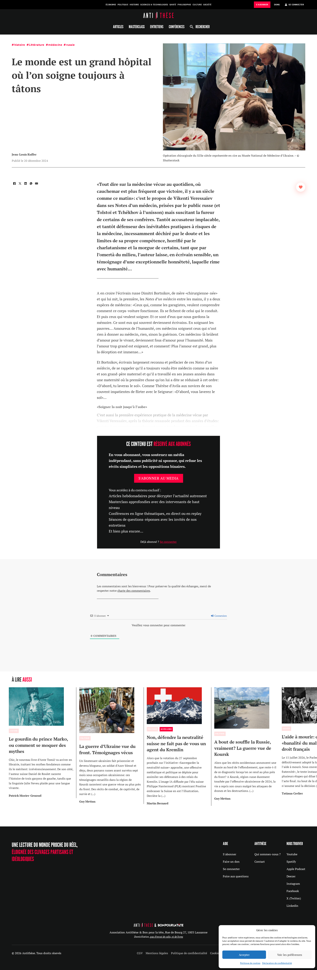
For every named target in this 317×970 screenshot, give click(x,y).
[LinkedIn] (25, 183)
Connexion (220, 615)
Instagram (293, 884)
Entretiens (156, 26)
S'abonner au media (159, 478)
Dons (277, 4)
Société (207, 4)
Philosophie (184, 4)
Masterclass (137, 26)
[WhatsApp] (31, 183)
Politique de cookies (250, 963)
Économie (111, 4)
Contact (259, 862)
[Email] (36, 183)
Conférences (176, 26)
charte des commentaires (133, 591)
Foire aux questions (236, 876)
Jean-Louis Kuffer (24, 154)
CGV (140, 953)
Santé (173, 4)
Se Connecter (296, 4)
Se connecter (168, 542)
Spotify (291, 862)
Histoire (134, 4)
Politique (123, 4)
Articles (118, 26)
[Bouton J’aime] (300, 187)
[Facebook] (14, 183)
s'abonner (262, 4)
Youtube (292, 854)
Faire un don (231, 862)
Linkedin (292, 906)
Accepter (244, 955)
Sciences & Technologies (154, 4)
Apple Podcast (296, 869)
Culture (197, 4)
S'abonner (229, 854)
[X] (20, 183)
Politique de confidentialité (189, 953)
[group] (42, 742)
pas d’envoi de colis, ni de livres (166, 936)
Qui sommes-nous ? (267, 854)
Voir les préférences (289, 955)
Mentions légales (157, 953)
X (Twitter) (294, 898)
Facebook (293, 891)
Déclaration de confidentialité (277, 963)
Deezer (291, 876)
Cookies (215, 953)
